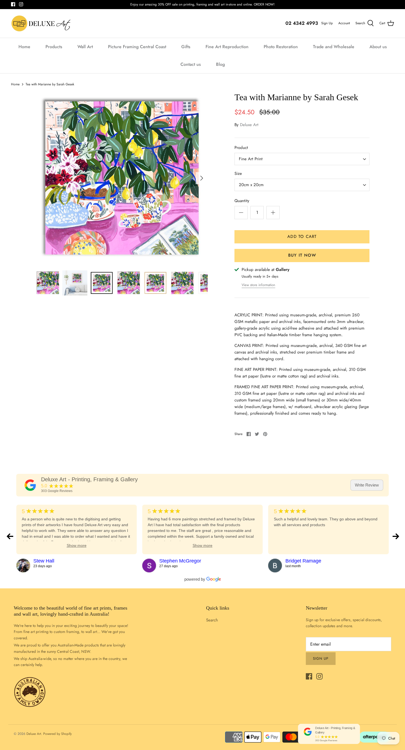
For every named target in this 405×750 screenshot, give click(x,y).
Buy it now (302, 255)
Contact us (190, 64)
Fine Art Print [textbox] (251, 159)
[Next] (202, 178)
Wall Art (85, 47)
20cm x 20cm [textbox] (251, 185)
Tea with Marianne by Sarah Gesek (50, 84)
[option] (122, 178)
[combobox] (301, 159)
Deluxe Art (249, 125)
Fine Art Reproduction (227, 47)
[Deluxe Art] (42, 23)
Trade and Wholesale (333, 47)
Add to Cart (302, 236)
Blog (220, 64)
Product (241, 148)
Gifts (185, 47)
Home (24, 47)
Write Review (367, 485)
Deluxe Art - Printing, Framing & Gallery (89, 479)
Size (238, 173)
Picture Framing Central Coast (137, 47)
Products (53, 47)
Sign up (320, 658)
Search (212, 620)
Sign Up (327, 23)
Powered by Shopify (57, 733)
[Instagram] (21, 4)
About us (378, 47)
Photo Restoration (281, 47)
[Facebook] (13, 4)
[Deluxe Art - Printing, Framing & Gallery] (30, 485)
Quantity (241, 201)
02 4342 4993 (301, 23)
